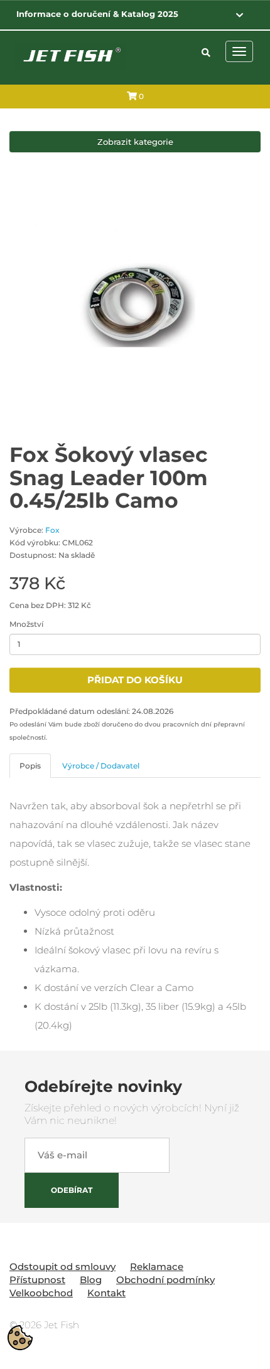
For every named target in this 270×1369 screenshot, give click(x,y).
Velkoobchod (41, 1293)
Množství (26, 624)
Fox (52, 530)
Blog (91, 1280)
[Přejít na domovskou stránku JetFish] (70, 55)
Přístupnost (37, 1280)
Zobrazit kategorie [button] (135, 142)
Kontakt (106, 1293)
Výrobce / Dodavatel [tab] (100, 765)
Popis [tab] (30, 765)
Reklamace (156, 1266)
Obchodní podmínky (165, 1280)
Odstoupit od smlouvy (62, 1266)
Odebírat (71, 1190)
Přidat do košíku (135, 680)
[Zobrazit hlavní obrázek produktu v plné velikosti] (135, 305)
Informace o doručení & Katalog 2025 (97, 14)
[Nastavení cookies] (20, 1337)
